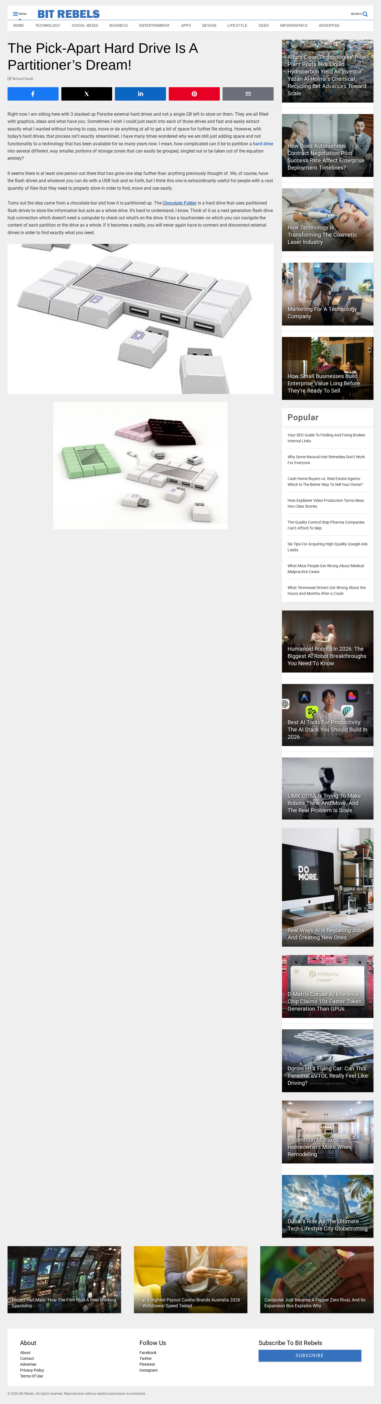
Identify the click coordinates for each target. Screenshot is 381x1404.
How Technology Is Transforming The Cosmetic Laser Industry (322, 234)
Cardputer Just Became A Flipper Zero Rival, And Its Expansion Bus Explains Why (314, 1302)
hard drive (263, 143)
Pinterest (147, 1364)
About (25, 1352)
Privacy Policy (32, 1370)
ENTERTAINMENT (154, 25)
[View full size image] (141, 319)
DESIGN (209, 25)
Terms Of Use (31, 1376)
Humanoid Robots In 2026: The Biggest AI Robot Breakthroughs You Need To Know (327, 656)
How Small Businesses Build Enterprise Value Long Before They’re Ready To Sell (324, 383)
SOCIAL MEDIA (85, 25)
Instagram (148, 1370)
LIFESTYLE (237, 25)
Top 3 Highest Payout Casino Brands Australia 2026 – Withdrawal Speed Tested (189, 1302)
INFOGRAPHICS (294, 25)
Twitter (145, 1358)
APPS (186, 25)
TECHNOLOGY (48, 25)
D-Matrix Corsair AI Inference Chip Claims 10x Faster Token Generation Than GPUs (324, 1001)
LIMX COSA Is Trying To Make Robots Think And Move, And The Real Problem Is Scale (324, 803)
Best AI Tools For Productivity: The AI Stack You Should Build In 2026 (327, 729)
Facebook (147, 1352)
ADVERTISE (329, 25)
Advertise (28, 1364)
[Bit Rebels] (66, 15)
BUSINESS (118, 25)
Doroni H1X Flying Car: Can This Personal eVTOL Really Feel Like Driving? (328, 1075)
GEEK (264, 25)
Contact (27, 1358)
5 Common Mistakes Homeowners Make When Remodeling (319, 1147)
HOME (18, 25)
